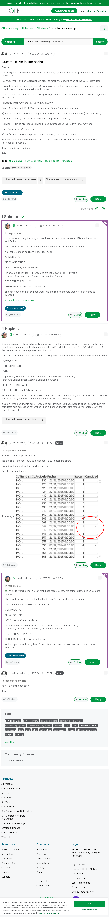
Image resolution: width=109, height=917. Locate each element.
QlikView (41, 28)
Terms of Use (79, 878)
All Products (7, 783)
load (28, 730)
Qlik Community (9, 28)
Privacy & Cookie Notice (84, 869)
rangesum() (68, 160)
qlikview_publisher (88, 725)
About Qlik (41, 849)
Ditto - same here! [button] (12, 192)
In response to (13, 233)
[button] (106, 53)
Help (82, 11)
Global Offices (43, 881)
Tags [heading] (8, 714)
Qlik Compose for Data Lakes (16, 811)
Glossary (6, 867)
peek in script (52, 160)
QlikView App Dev (20, 167)
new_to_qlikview (33, 160)
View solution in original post (19, 300)
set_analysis (45, 730)
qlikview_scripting (49, 721)
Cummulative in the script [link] (62, 28)
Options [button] (104, 28)
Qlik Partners (7, 854)
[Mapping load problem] (98, 208)
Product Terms (79, 887)
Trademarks (77, 873)
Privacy (40, 867)
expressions (60, 730)
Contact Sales (43, 885)
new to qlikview (30, 721)
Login (42, 3)
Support (5, 876)
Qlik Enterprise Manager (13, 823)
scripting (19, 734)
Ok (89, 904)
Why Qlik (6, 837)
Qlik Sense (6, 793)
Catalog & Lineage (10, 827)
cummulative (15, 160)
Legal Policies (79, 864)
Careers (40, 872)
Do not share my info (83, 891)
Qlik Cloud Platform (11, 788)
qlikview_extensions (86, 730)
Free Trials (6, 858)
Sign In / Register (96, 11)
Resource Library (10, 849)
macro (71, 730)
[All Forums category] (6, 760)
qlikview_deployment (15, 725)
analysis (9, 734)
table (35, 730)
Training (5, 872)
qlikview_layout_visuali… (71, 721)
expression (10, 730)
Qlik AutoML (7, 797)
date (21, 730)
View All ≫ (10, 742)
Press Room (42, 854)
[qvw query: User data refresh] (103, 208)
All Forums (27, 28)
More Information (89, 910)
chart (75, 725)
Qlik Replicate (8, 806)
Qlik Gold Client (9, 832)
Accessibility (42, 863)
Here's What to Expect (79, 19)
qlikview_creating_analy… (39, 725)
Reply (98, 199)
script (67, 725)
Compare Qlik (8, 863)
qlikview (58, 725)
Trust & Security (44, 858)
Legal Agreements (81, 882)
